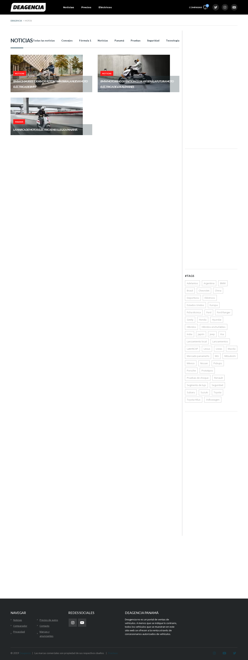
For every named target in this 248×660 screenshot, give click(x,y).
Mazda (231, 348)
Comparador (20, 625)
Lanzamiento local (197, 341)
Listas (219, 348)
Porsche (191, 370)
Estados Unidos (195, 305)
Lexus (207, 348)
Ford (208, 312)
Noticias (68, 7)
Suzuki (204, 392)
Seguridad (153, 40)
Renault (218, 377)
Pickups (218, 363)
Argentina (209, 283)
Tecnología (172, 40)
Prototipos (207, 370)
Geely (190, 319)
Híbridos (191, 327)
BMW (223, 283)
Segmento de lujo (196, 385)
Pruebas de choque (198, 377)
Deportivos (193, 297)
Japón (201, 334)
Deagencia (25, 653)
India (189, 334)
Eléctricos (105, 7)
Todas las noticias (44, 40)
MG (217, 356)
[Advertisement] (211, 86)
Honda (202, 319)
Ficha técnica (194, 312)
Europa (214, 305)
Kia (222, 334)
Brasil (190, 290)
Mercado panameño (198, 356)
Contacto (44, 625)
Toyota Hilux (193, 399)
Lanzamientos (220, 341)
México (191, 363)
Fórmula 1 (85, 40)
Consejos (67, 40)
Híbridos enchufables (213, 327)
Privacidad (19, 631)
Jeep (212, 334)
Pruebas (136, 40)
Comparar (198, 6)
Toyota (217, 392)
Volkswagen (212, 399)
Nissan (204, 363)
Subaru (191, 392)
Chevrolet (204, 290)
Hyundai (216, 319)
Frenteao (113, 653)
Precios (86, 7)
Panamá (119, 40)
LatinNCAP (192, 348)
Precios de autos (49, 620)
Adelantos (192, 283)
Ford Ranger (223, 312)
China (218, 290)
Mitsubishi (230, 356)
